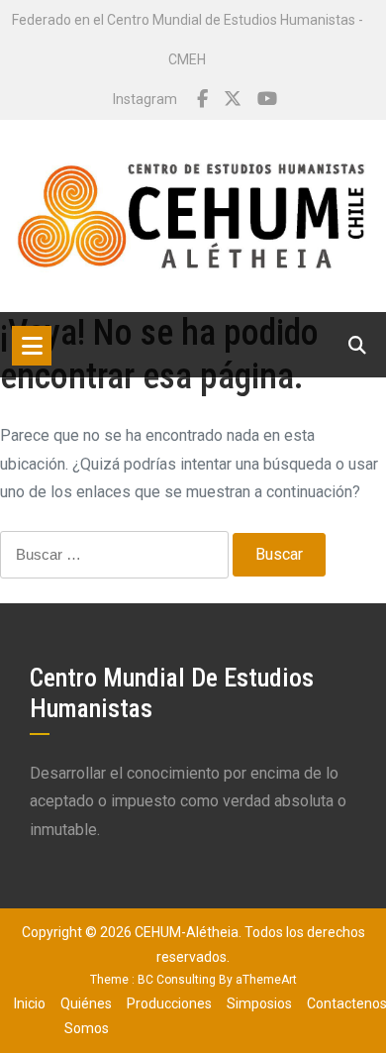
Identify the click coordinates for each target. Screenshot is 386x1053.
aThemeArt (266, 980)
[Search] (357, 345)
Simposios (259, 1003)
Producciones (169, 1003)
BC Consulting (177, 980)
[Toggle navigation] (31, 346)
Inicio (30, 1003)
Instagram (145, 99)
